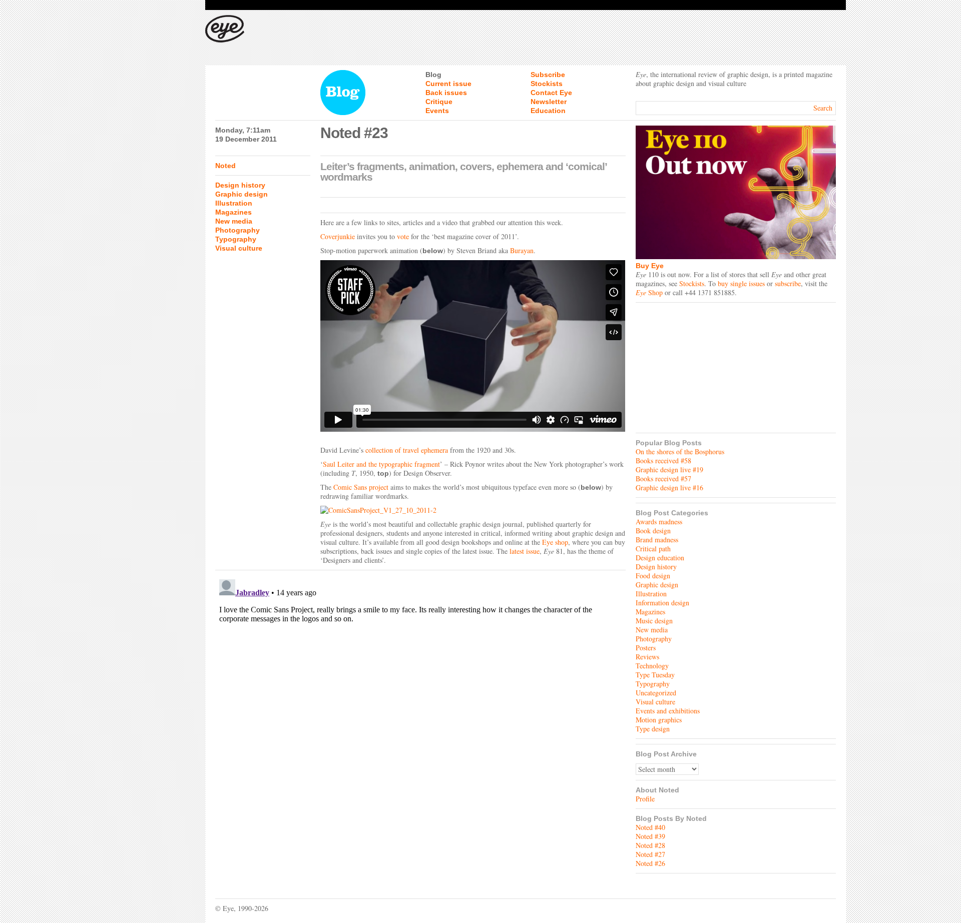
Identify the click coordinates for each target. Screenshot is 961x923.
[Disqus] (420, 700)
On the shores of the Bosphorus (680, 451)
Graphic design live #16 (669, 487)
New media (233, 221)
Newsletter (549, 102)
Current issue (448, 84)
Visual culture (238, 248)
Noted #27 (650, 854)
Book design (653, 530)
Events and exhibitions (668, 710)
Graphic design (241, 194)
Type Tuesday (655, 674)
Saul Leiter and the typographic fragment (381, 464)
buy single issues (741, 283)
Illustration (233, 203)
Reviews (647, 656)
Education (548, 111)
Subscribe (548, 75)
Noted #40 (650, 827)
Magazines (233, 212)
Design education (660, 557)
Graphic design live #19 (669, 469)
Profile (645, 798)
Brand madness (657, 539)
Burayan (522, 250)
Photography (237, 230)
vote (403, 236)
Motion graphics (659, 719)
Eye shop (555, 542)
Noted (225, 166)
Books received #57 (663, 478)
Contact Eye (551, 93)
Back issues (446, 93)
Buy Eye (650, 266)
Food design (653, 575)
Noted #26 (650, 863)
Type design (653, 728)
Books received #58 (663, 460)
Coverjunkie (337, 236)
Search (822, 108)
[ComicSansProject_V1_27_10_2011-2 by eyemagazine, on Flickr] (473, 510)
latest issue (525, 551)
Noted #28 (650, 845)
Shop (649, 292)
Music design (654, 620)
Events (437, 111)
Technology (652, 665)
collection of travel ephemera (406, 450)
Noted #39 (650, 836)
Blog (433, 75)
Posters (646, 647)
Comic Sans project (360, 487)
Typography (235, 239)
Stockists (547, 84)
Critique (438, 102)
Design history (240, 185)
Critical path (653, 548)
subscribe (788, 283)
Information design (662, 602)
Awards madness (659, 521)
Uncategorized (656, 692)
